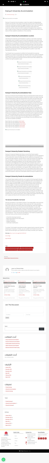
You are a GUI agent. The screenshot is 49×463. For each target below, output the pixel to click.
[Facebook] (8, 1)
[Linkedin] (43, 438)
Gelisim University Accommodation (22, 286)
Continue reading (7, 295)
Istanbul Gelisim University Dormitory (9, 286)
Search (6, 326)
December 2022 (9, 369)
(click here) (21, 121)
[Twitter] (46, 438)
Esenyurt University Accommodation (13, 248)
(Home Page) (7, 236)
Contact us (16, 445)
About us (16, 438)
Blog (15, 443)
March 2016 (8, 377)
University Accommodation (11, 389)
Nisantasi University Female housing (12, 347)
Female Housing (9, 387)
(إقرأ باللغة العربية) (8, 238)
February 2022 (8, 375)
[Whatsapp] (10, 1)
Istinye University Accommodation (12, 340)
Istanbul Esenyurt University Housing (25, 250)
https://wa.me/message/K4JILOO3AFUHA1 (18, 233)
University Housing (10, 14)
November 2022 (9, 371)
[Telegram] (13, 1)
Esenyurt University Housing (11, 250)
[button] (3, 4)
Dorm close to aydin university (37, 286)
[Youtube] (11, 1)
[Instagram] (15, 1)
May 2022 (7, 373)
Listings (16, 440)
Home (16, 436)
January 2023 (8, 367)
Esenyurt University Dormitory (27, 248)
